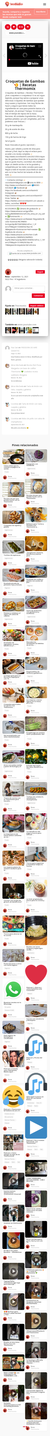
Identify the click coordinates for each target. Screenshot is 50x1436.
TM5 (41, 1149)
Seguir (40, 272)
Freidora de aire (9, 1114)
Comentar (38, 295)
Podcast (29, 994)
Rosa (10, 476)
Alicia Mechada (17, 365)
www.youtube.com (17, 33)
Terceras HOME (9, 1010)
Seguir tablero (36, 305)
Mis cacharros (9, 1117)
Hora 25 (39, 1103)
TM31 (36, 1149)
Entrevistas (30, 1103)
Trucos (6, 472)
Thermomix (20, 305)
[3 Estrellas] (13, 260)
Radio (36, 1106)
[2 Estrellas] (11, 260)
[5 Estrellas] (17, 260)
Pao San (14, 347)
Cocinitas (15, 404)
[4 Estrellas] (15, 260)
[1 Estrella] (9, 260)
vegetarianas (31, 468)
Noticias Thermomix (11, 1120)
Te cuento (8, 1007)
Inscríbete (41, 11)
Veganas (29, 585)
